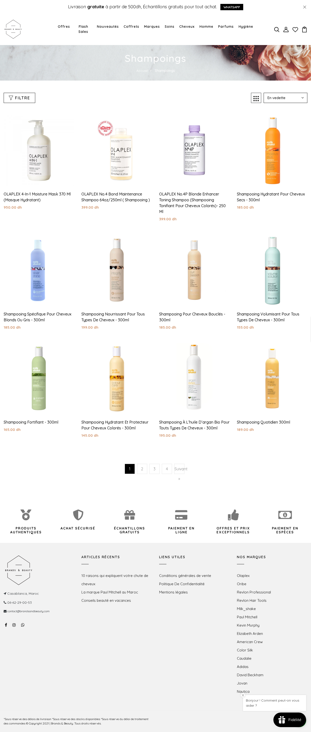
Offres (64, 26)
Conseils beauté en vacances (106, 600)
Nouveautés (108, 26)
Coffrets (131, 26)
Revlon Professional (254, 592)
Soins (169, 26)
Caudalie (244, 658)
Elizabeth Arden (250, 633)
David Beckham (250, 675)
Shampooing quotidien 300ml (263, 422)
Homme (206, 26)
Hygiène (246, 26)
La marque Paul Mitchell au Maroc (109, 592)
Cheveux (187, 26)
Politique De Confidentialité (182, 584)
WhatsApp (232, 7)
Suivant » (179, 473)
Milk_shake (246, 608)
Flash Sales (83, 29)
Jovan (242, 683)
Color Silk (245, 650)
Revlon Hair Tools (252, 600)
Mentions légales (173, 592)
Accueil (142, 70)
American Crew (250, 641)
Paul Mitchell (247, 617)
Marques (152, 26)
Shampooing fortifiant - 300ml (31, 422)
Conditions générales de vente (185, 575)
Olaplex (243, 575)
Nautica (243, 691)
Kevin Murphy (248, 625)
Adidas (243, 666)
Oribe (241, 584)
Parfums (226, 26)
